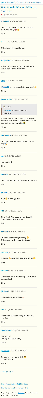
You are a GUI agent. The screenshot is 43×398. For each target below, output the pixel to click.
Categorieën (10, 384)
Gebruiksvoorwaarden (8, 388)
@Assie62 (5, 87)
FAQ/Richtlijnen (22, 384)
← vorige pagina (7, 371)
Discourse (21, 393)
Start (2, 384)
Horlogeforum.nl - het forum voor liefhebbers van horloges (21, 2)
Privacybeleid (23, 388)
